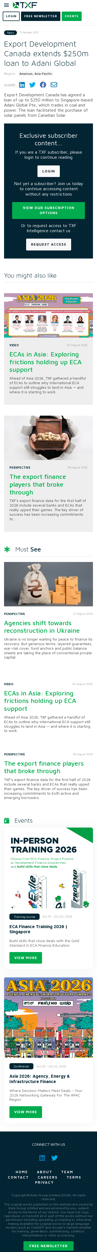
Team (67, 1172)
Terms (74, 1177)
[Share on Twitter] (32, 85)
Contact (18, 1177)
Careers (48, 1177)
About (44, 1172)
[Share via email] (53, 85)
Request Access (48, 244)
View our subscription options (48, 210)
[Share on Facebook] (43, 85)
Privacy (44, 1182)
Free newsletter (48, 1246)
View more (25, 958)
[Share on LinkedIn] (22, 85)
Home (22, 1172)
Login (48, 171)
